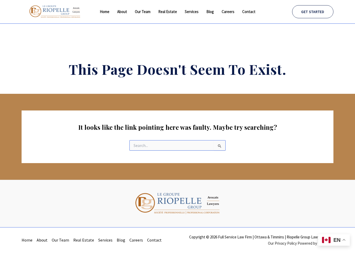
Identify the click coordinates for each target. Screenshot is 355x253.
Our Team (142, 11)
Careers (228, 11)
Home (104, 11)
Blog (210, 11)
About (122, 11)
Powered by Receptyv (315, 243)
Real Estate (167, 11)
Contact (248, 11)
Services (192, 11)
